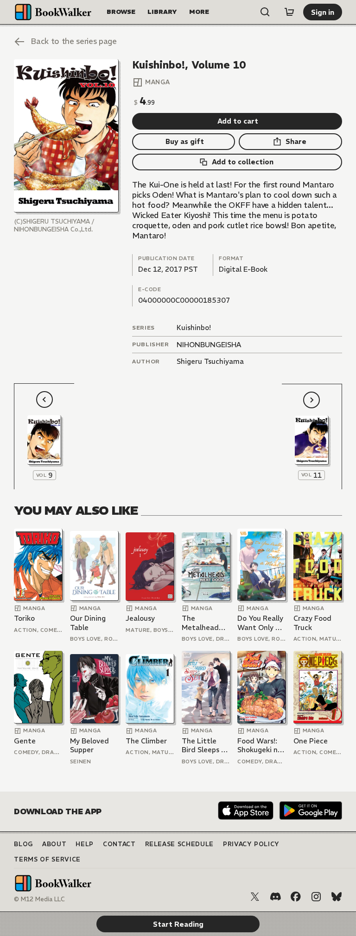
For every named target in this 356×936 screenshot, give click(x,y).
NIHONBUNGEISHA (209, 344)
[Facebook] (295, 896)
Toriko (24, 618)
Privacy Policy (251, 844)
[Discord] (275, 896)
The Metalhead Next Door (200, 623)
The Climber (146, 740)
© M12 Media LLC (39, 899)
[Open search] (265, 12)
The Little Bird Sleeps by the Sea (205, 745)
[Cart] (289, 12)
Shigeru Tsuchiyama (210, 361)
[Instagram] (316, 896)
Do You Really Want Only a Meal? (260, 623)
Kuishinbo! (194, 327)
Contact (119, 844)
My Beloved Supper (89, 745)
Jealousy (140, 618)
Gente (25, 740)
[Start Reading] (66, 135)
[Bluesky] (336, 896)
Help (85, 844)
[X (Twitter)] (255, 896)
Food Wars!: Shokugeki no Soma (259, 745)
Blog (23, 844)
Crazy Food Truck (312, 623)
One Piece (310, 740)
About (54, 844)
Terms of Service (47, 859)
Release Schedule (179, 844)
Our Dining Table (88, 623)
